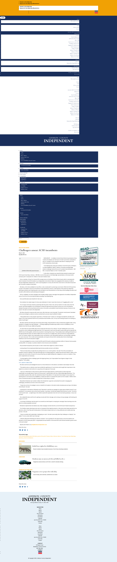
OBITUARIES (23, 174)
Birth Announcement (75, 47)
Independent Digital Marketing (73, 63)
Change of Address (75, 48)
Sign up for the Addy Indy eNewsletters (29, 3)
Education (22, 247)
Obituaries (40, 515)
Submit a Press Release (74, 55)
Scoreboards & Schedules (26, 165)
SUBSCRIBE (23, 241)
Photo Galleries (24, 155)
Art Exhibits (23, 186)
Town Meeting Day (65, 436)
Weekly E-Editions (75, 67)
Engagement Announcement (73, 45)
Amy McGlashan (25, 436)
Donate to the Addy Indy (26, 2)
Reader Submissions (75, 37)
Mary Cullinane (53, 436)
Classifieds (40, 516)
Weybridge (73, 436)
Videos (22, 154)
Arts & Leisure (40, 513)
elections (21, 438)
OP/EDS (21, 168)
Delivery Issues (76, 27)
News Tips (77, 40)
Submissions (76, 33)
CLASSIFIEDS (23, 176)
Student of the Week (25, 157)
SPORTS (21, 163)
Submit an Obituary (75, 51)
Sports (40, 510)
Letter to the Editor (24, 170)
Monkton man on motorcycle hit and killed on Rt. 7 (48, 459)
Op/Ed (40, 512)
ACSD (20, 436)
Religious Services (24, 187)
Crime (22, 152)
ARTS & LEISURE (23, 173)
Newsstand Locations (75, 21)
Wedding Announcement (74, 43)
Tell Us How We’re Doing (74, 38)
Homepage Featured (24, 469)
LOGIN (2, 17)
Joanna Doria (41, 436)
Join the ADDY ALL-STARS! (73, 32)
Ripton (59, 436)
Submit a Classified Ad (74, 50)
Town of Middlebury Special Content (28, 160)
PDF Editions (76, 66)
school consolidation (28, 438)
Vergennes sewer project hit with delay (44, 472)
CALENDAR (22, 182)
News (27, 247)
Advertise (77, 59)
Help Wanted (23, 178)
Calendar (40, 518)
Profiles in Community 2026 (73, 72)
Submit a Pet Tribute (75, 56)
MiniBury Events (24, 189)
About (78, 19)
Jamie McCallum (33, 436)
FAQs (78, 25)
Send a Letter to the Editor (73, 42)
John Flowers (47, 436)
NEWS (21, 150)
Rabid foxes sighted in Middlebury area (44, 446)
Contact (77, 24)
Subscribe (40, 521)
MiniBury (23, 159)
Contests (77, 35)
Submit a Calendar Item (74, 53)
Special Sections (76, 69)
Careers (77, 29)
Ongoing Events (24, 184)
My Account (76, 74)
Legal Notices (23, 179)
